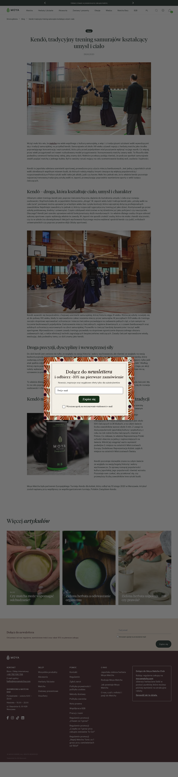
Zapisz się (89, 399)
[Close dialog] (131, 360)
